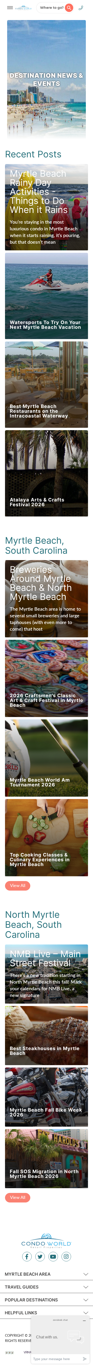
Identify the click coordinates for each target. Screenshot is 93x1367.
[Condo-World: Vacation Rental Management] (23, 7)
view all (17, 886)
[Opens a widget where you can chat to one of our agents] (60, 1339)
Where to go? (52, 7)
